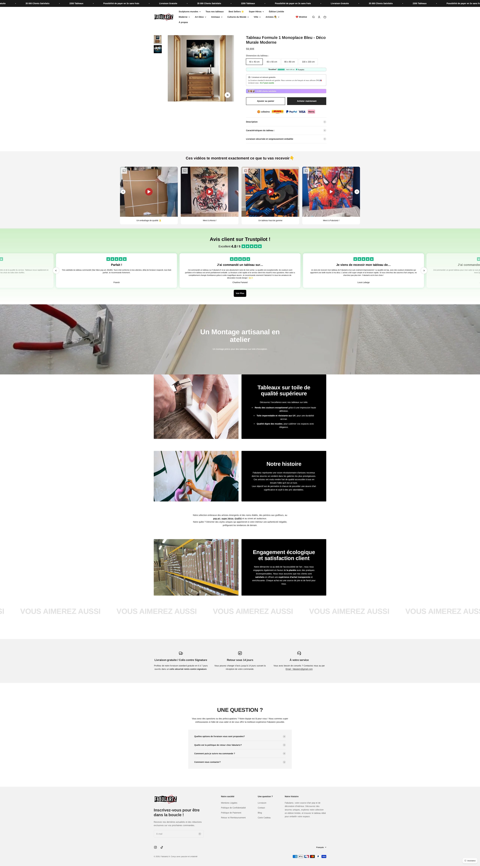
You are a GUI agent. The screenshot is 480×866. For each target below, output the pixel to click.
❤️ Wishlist (301, 17)
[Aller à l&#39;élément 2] (158, 49)
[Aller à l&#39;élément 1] (158, 39)
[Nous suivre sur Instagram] (155, 847)
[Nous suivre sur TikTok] (162, 847)
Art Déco (199, 17)
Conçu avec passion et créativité (184, 856)
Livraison (262, 803)
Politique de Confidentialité (233, 808)
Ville (256, 17)
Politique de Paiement (231, 813)
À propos (183, 22)
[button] (356, 191)
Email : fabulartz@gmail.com (299, 669)
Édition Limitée (276, 11)
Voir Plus (240, 293)
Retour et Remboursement (233, 817)
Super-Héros (255, 11)
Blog (260, 813)
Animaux (215, 17)
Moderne (183, 17)
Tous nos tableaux (215, 11)
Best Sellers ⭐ (236, 11)
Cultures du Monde (236, 17)
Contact (261, 808)
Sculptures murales (188, 11)
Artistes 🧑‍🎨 (271, 17)
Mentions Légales (229, 803)
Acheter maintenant (306, 101)
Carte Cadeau (264, 817)
